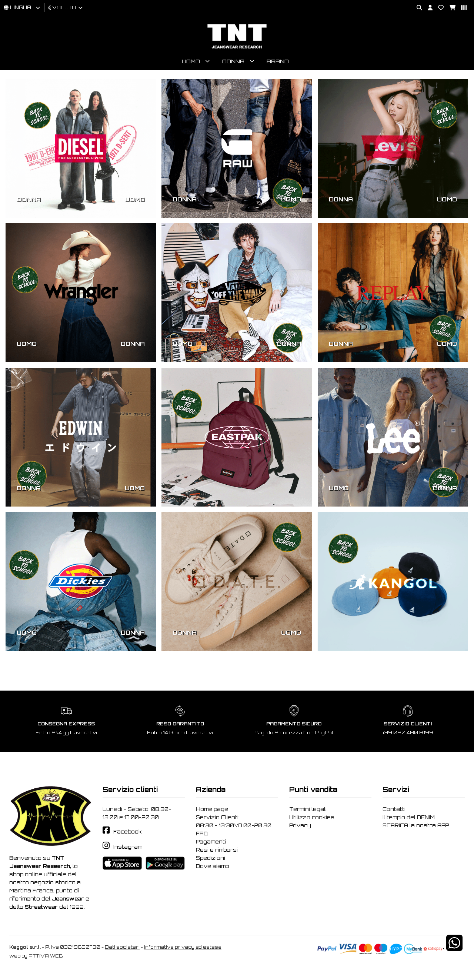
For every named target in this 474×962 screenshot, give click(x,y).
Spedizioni (210, 858)
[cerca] (416, 8)
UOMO (135, 199)
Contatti (394, 809)
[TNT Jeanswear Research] (237, 48)
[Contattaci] (438, 8)
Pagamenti (211, 842)
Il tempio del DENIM (409, 817)
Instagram (127, 847)
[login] (427, 8)
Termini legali (308, 809)
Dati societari (122, 947)
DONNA (29, 199)
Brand (278, 61)
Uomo (191, 61)
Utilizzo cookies (311, 817)
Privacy (300, 825)
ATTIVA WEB (46, 956)
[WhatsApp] (454, 948)
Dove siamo (212, 866)
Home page (212, 809)
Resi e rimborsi (217, 850)
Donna (233, 61)
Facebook (127, 832)
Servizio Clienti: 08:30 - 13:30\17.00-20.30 (233, 821)
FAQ (202, 833)
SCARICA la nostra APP (416, 825)
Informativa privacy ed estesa (182, 947)
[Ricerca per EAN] (461, 8)
